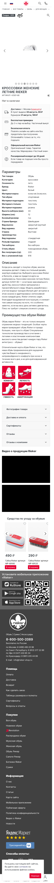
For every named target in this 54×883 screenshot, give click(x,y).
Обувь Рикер (12, 751)
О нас (9, 781)
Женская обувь (14, 746)
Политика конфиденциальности (22, 813)
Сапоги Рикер (13, 756)
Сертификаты (13, 425)
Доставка (11, 679)
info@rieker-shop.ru (23, 660)
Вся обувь (11, 720)
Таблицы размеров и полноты (21, 695)
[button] (4, 50)
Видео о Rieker (13, 818)
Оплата (9, 674)
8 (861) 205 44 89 (29, 656)
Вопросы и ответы (15, 706)
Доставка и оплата (16, 417)
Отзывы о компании (16, 442)
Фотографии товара (16, 409)
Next (45, 533)
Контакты (11, 787)
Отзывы (10, 434)
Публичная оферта (15, 807)
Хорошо (35, 875)
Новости (10, 823)
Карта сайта (12, 797)
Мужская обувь (14, 741)
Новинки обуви (14, 725)
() (36, 109)
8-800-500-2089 (19, 639)
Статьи (10, 792)
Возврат (10, 685)
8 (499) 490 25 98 (25, 647)
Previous (6, 533)
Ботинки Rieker (14, 762)
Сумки (9, 767)
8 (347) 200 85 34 (22, 653)
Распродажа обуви (16, 735)
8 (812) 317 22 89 (36, 650)
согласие (23, 866)
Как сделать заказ (15, 690)
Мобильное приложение (18, 802)
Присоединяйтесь (17, 845)
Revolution (14, 730)
